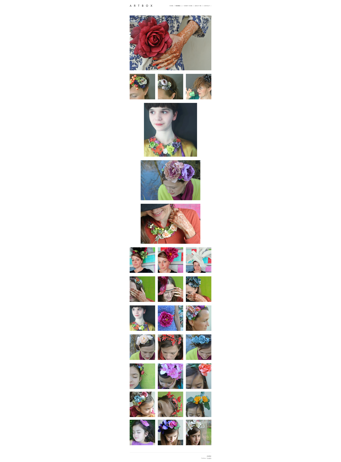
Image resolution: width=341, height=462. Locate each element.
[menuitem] (172, 6)
